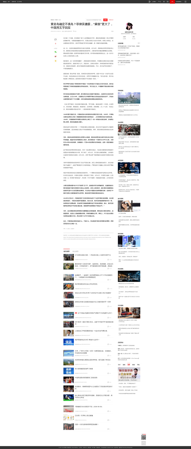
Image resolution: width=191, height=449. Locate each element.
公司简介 (80, 447)
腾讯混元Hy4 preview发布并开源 (126, 283)
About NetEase (75, 447)
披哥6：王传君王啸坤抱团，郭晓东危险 (128, 216)
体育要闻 (120, 160)
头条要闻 (120, 122)
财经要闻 (120, 233)
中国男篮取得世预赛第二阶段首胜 (86, 377)
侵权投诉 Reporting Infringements (125, 447)
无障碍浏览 (14, 1)
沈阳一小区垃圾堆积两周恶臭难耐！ (87, 424)
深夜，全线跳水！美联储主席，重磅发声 (128, 256)
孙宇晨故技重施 (122, 213)
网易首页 (5, 1)
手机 (138, 364)
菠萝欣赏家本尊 (68, 31)
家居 (133, 364)
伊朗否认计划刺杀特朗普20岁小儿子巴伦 (128, 115)
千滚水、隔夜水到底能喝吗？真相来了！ (128, 386)
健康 (129, 364)
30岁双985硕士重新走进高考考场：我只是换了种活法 (92, 360)
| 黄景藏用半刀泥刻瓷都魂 (126, 345)
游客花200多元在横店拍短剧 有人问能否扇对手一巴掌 (93, 302)
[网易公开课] (154, 1)
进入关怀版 (19, 1)
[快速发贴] (55, 39)
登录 (172, 1)
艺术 (119, 364)
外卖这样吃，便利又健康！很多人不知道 (128, 390)
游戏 (124, 364)
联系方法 (85, 447)
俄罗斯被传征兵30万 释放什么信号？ (87, 340)
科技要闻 (120, 269)
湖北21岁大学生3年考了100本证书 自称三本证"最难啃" (93, 293)
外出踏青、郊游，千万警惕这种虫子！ (127, 383)
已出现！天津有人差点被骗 (84, 415)
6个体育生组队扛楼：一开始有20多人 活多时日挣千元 (93, 255)
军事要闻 (120, 90)
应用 (9, 1)
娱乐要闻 (120, 198)
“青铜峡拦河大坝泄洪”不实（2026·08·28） (89, 406)
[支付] (164, 1)
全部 (139, 43)
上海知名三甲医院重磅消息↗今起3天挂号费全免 (91, 331)
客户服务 (94, 447)
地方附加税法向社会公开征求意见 (86, 284)
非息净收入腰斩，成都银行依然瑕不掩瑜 (128, 248)
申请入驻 (111, 19)
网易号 (56, 19)
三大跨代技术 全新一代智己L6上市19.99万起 (129, 325)
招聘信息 (89, 447)
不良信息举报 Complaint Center (107, 447)
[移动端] (150, 1)
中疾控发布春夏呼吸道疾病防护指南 (127, 393)
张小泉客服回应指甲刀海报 (84, 369)
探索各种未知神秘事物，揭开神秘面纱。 (129, 33)
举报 (112, 31)
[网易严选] (159, 1)
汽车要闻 (120, 305)
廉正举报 (116, 447)
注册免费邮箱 (178, 1)
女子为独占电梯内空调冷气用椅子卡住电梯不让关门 (95, 313)
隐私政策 (98, 447)
